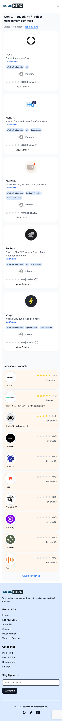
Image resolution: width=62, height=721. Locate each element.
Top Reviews (31, 26)
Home (5, 615)
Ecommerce (36, 130)
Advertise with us (31, 575)
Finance (6, 666)
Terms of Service (11, 638)
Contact (6, 629)
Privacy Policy (9, 633)
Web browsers (46, 327)
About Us (7, 624)
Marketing (7, 652)
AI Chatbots (36, 264)
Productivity (8, 657)
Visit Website (12, 61)
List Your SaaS (9, 619)
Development (9, 662)
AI (27, 67)
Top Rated (17, 26)
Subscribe (10, 690)
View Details (22, 86)
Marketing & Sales (14, 198)
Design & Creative (33, 193)
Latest (6, 26)
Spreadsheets (31, 327)
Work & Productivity (15, 67)
